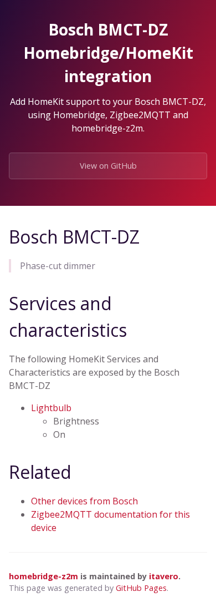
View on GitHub (108, 165)
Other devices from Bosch (84, 501)
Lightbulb (51, 408)
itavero (163, 576)
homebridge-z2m (43, 576)
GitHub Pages (141, 588)
